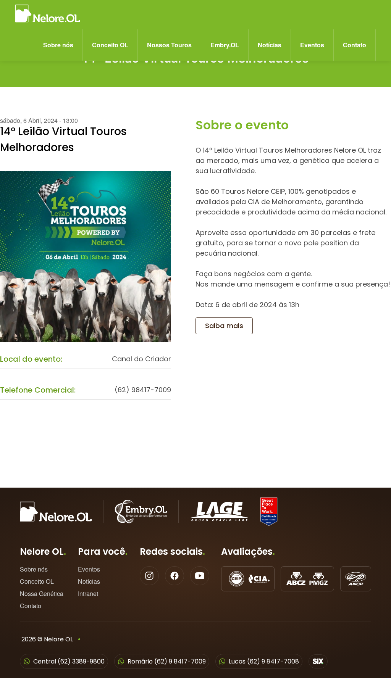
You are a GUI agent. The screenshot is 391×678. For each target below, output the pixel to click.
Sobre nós (58, 44)
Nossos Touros (169, 44)
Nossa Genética (41, 594)
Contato (354, 44)
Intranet (88, 594)
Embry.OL (224, 44)
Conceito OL (110, 44)
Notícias (269, 44)
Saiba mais (224, 325)
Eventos (312, 44)
